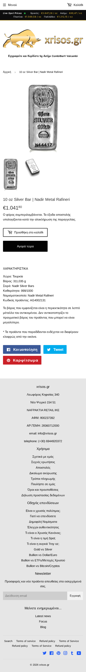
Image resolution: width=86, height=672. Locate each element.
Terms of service (26, 641)
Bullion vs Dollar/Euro (43, 555)
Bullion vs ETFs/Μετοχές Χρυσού (43, 560)
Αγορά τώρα (25, 246)
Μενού (12, 5)
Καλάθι (78, 5)
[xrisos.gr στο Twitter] (45, 653)
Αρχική (7, 71)
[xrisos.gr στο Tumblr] (72, 653)
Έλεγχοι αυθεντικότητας (43, 527)
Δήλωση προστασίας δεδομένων (43, 495)
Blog (43, 627)
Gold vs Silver (43, 549)
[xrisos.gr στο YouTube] (79, 653)
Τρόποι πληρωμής (43, 478)
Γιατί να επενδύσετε (43, 516)
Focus (43, 621)
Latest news (43, 616)
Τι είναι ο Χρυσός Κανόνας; (43, 532)
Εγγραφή (75, 595)
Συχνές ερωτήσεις (43, 462)
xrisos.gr (44, 664)
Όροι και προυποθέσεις (43, 489)
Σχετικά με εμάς (43, 456)
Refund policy (47, 641)
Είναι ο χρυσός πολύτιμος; (43, 510)
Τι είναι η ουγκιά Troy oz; (43, 543)
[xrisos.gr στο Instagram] (65, 653)
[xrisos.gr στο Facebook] (51, 653)
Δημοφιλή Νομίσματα (43, 521)
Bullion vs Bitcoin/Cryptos (43, 566)
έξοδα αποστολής (59, 214)
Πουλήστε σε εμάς (43, 484)
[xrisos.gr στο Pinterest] (58, 653)
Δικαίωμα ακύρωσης (43, 473)
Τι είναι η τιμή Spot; (43, 538)
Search (8, 641)
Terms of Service (69, 641)
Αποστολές (43, 467)
